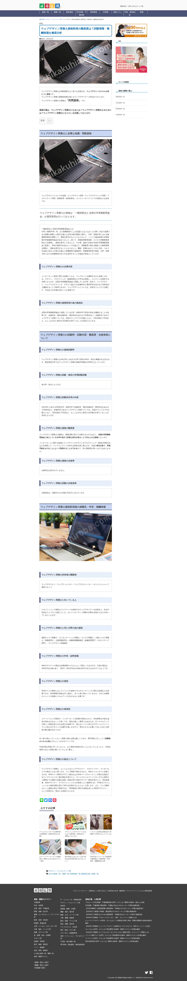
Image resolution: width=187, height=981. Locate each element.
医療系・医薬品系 (40, 923)
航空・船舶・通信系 (41, 944)
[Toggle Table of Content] (48, 121)
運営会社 (92, 891)
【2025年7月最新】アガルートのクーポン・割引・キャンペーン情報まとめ (111, 917)
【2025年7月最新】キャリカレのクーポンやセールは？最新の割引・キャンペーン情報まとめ (117, 932)
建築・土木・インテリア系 (69, 915)
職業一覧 (57, 12)
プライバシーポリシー (80, 891)
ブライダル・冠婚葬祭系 (68, 933)
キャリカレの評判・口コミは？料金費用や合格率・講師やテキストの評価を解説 (112, 929)
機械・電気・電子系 (67, 912)
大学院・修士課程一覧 (68, 941)
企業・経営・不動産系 (41, 908)
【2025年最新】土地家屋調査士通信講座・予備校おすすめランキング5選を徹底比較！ (114, 908)
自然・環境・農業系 (41, 950)
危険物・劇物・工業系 (68, 909)
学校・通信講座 (129, 13)
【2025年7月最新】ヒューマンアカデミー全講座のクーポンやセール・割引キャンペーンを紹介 (117, 926)
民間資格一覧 (75, 874)
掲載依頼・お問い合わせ (128, 6)
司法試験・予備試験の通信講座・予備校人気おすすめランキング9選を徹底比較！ (113, 905)
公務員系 (37, 902)
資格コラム (117, 12)
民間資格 (93, 12)
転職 (141, 12)
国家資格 (69, 12)
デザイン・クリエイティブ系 (53, 19)
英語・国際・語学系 (67, 924)
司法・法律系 (38, 905)
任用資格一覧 (120, 114)
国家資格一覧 (120, 97)
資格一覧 (45, 12)
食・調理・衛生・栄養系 (42, 935)
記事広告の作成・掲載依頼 (116, 891)
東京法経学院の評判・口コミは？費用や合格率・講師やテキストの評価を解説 (111, 941)
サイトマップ (131, 891)
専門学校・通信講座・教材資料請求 (72, 944)
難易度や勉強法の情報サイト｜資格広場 (129, 977)
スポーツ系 (38, 938)
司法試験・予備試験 (81, 13)
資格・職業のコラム (41, 956)
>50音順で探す (40, 968)
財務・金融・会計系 (41, 911)
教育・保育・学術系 (41, 920)
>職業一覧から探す (41, 965)
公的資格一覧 (120, 103)
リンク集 (140, 6)
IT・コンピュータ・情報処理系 (70, 899)
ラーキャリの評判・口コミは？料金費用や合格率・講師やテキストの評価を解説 (112, 938)
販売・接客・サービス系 (68, 921)
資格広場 (41, 19)
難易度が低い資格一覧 (90, 874)
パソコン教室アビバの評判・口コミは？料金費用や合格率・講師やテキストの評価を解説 (115, 935)
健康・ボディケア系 (41, 932)
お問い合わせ (101, 891)
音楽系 (62, 906)
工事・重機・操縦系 (67, 918)
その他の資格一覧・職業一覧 (44, 953)
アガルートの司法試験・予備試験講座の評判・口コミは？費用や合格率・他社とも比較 (114, 902)
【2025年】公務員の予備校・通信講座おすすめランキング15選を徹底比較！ (111, 911)
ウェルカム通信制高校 (145, 891)
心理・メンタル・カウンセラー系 (45, 926)
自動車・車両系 (39, 941)
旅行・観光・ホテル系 (68, 930)
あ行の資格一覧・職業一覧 (58, 874)
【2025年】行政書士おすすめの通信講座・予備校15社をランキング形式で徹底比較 (113, 914)
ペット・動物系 (39, 947)
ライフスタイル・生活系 (68, 927)
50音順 (105, 12)
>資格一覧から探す (41, 962)
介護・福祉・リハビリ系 (42, 929)
